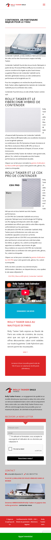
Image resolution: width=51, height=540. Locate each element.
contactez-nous (25, 524)
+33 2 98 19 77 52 (32, 493)
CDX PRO (11, 276)
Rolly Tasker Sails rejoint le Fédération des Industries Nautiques (24, 325)
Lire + (25, 371)
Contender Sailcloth (36, 276)
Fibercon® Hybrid (21, 276)
